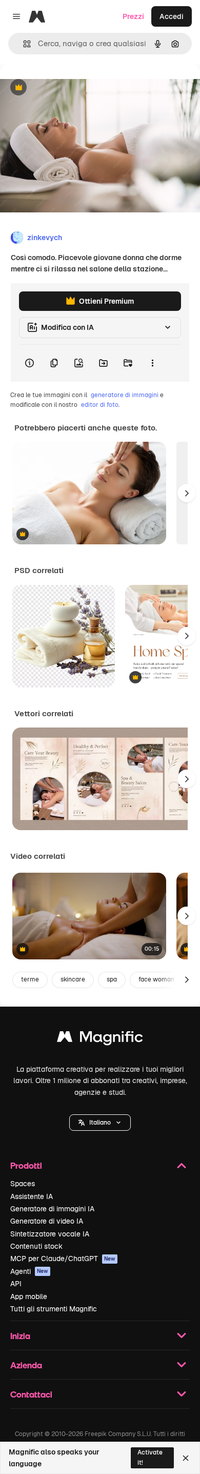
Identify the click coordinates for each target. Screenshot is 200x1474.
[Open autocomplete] (23, 44)
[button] (100, 1122)
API (16, 1283)
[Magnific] (100, 1039)
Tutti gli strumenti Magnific (53, 1308)
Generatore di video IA (46, 1221)
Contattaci (31, 1394)
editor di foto (99, 405)
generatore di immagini (124, 395)
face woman (156, 979)
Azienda (26, 1365)
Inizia (20, 1335)
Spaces (22, 1183)
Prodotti (26, 1165)
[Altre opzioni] (152, 363)
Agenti (29, 1271)
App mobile (28, 1296)
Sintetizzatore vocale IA (49, 1234)
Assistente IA (31, 1196)
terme (30, 979)
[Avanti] (186, 493)
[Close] (185, 1458)
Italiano (100, 1122)
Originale (67, 88)
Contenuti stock (36, 1246)
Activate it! (150, 1457)
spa (112, 979)
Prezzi (133, 16)
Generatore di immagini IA (52, 1208)
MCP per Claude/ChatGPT (62, 1258)
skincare (73, 979)
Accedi (171, 16)
